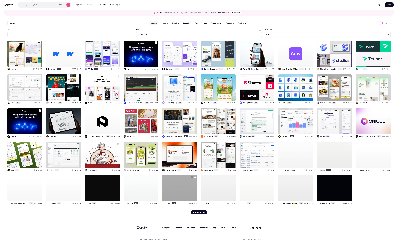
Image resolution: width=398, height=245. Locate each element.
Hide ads (147, 69)
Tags (9, 29)
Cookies (164, 239)
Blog (214, 228)
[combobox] (38, 5)
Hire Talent (89, 5)
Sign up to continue (199, 212)
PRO (58, 69)
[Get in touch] (30, 63)
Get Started (236, 12)
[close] (390, 12)
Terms (151, 239)
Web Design (242, 23)
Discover (154, 23)
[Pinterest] (260, 228)
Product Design (216, 23)
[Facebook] (253, 228)
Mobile (197, 23)
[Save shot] (34, 63)
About (223, 228)
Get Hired (101, 5)
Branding (175, 23)
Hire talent (178, 228)
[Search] (68, 5)
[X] (250, 228)
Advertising (204, 228)
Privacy (157, 239)
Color (138, 29)
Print (205, 23)
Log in (389, 5)
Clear (260, 30)
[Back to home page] (8, 4)
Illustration (186, 23)
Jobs (239, 239)
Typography (230, 23)
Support (233, 228)
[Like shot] (38, 63)
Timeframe (268, 29)
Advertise (155, 69)
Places (250, 239)
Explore (78, 5)
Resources (257, 239)
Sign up (380, 5)
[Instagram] (257, 228)
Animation (164, 23)
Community (114, 5)
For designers (165, 228)
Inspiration (191, 228)
